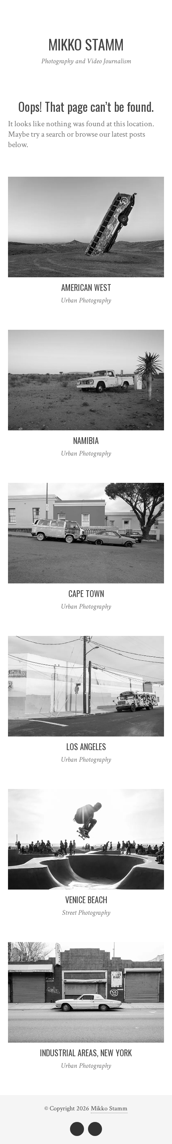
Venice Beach (86, 900)
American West (86, 287)
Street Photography (86, 912)
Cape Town (86, 593)
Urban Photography (86, 300)
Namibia (86, 440)
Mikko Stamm (109, 1108)
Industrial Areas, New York (86, 1053)
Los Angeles (86, 746)
